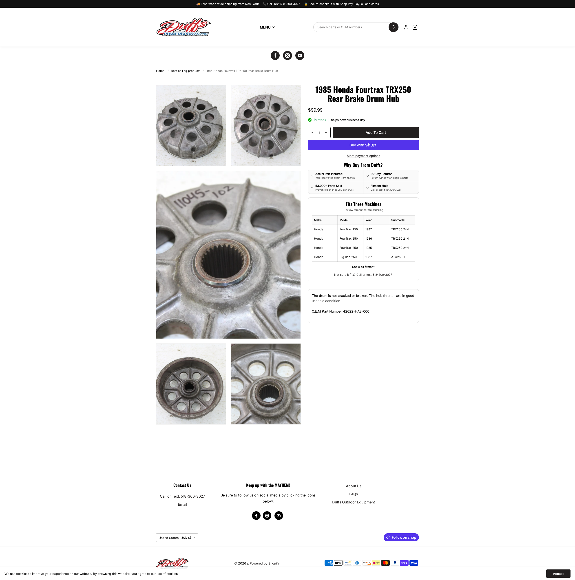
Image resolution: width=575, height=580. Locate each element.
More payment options (363, 156)
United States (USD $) (175, 538)
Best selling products (185, 71)
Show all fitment (363, 267)
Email (182, 504)
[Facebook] (275, 55)
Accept (558, 574)
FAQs (353, 494)
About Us (353, 486)
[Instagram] (287, 55)
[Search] (393, 27)
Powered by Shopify (264, 563)
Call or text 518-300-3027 (374, 274)
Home (160, 71)
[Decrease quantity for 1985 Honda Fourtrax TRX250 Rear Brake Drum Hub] (311, 132)
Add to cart (376, 132)
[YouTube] (299, 55)
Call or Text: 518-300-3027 (182, 496)
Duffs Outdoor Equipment (353, 502)
